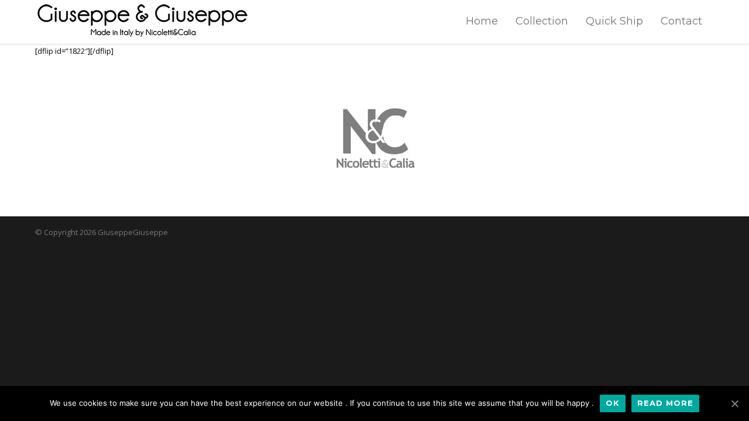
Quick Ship (614, 21)
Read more (665, 403)
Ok (613, 403)
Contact (681, 21)
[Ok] (734, 403)
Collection (542, 21)
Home (482, 21)
